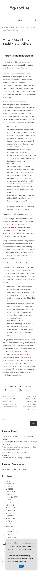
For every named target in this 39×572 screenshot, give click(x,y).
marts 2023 (10, 529)
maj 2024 (9, 502)
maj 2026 (9, 481)
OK (21, 566)
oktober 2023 (10, 513)
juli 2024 (9, 500)
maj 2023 (9, 524)
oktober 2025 (10, 484)
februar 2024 (10, 505)
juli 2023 (9, 521)
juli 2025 (9, 486)
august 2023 (10, 518)
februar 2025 (10, 492)
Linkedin (28, 390)
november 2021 (11, 537)
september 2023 (12, 516)
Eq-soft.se (19, 8)
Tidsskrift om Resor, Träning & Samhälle (16, 458)
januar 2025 (10, 494)
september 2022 (12, 532)
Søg (3, 419)
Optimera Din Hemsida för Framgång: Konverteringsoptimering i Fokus (28, 404)
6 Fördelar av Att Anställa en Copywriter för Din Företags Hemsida (10, 403)
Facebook (12, 386)
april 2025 (9, 489)
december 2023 (11, 508)
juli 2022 (9, 535)
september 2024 (12, 497)
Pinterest (12, 390)
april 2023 (9, 526)
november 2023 (11, 510)
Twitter (28, 386)
